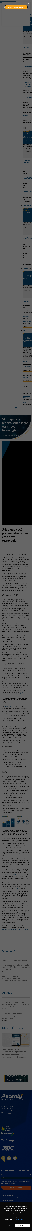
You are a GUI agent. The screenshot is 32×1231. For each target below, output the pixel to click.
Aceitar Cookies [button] (22, 1225)
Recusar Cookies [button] (8, 1225)
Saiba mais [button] (19, 1219)
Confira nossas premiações (16, 7)
